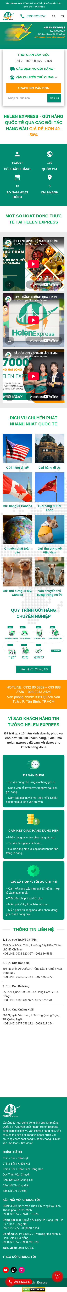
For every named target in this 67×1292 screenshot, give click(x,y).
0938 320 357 (11, 1242)
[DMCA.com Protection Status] (33, 1289)
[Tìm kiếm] (53, 16)
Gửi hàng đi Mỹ (17, 467)
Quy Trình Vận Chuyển (16, 1174)
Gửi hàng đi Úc (49, 467)
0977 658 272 (11, 1228)
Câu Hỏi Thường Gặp (16, 1185)
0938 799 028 (30, 1242)
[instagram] (21, 1270)
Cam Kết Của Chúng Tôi (18, 1180)
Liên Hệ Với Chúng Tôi (33, 669)
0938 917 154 (30, 1228)
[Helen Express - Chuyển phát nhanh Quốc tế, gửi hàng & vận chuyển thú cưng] (8, 16)
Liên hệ (57, 1277)
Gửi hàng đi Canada (17, 506)
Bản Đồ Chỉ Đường (14, 1190)
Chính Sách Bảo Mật (15, 1158)
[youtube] (6, 1270)
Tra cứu (54, 98)
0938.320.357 (36, 16)
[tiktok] (13, 1270)
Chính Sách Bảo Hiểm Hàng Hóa (23, 1169)
